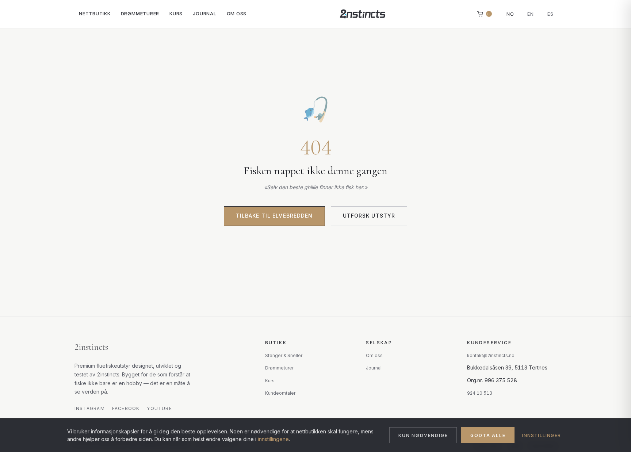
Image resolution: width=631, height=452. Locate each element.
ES (550, 14)
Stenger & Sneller (283, 355)
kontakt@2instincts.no (491, 355)
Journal (204, 13)
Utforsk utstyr (369, 215)
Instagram (89, 408)
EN (530, 14)
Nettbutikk (95, 13)
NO (510, 14)
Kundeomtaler (280, 393)
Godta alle (487, 435)
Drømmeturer (140, 13)
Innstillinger (541, 435)
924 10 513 (479, 393)
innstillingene (273, 439)
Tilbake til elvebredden (274, 215)
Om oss (237, 13)
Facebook (126, 408)
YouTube (159, 408)
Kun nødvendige (423, 435)
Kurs (176, 13)
